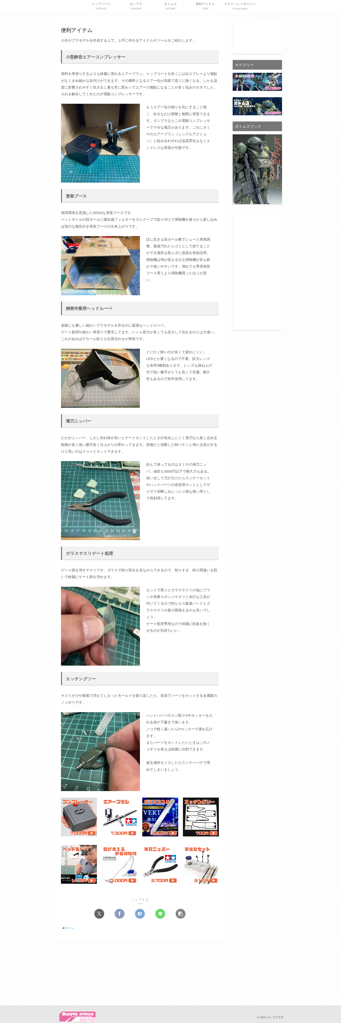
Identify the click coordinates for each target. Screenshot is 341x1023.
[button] (180, 914)
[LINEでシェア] (160, 914)
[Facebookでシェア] (120, 914)
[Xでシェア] (99, 914)
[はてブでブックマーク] (140, 914)
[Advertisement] (257, 269)
